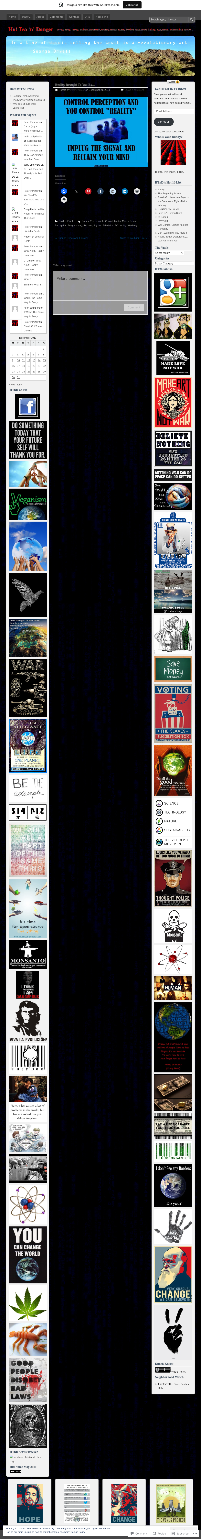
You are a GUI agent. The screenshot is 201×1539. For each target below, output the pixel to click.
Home (12, 16)
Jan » (20, 384)
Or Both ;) (163, 217)
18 (23, 366)
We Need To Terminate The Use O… (34, 199)
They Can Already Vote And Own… (33, 173)
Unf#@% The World (168, 209)
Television (108, 225)
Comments (56, 16)
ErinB (27, 284)
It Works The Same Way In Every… (34, 298)
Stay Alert (163, 221)
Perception (61, 225)
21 (39, 366)
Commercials (97, 221)
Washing (132, 225)
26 (28, 371)
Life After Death (32, 231)
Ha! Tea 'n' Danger (30, 29)
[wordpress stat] (15, 1472)
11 (23, 360)
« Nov (12, 384)
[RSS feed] (173, 82)
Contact (74, 16)
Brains (85, 221)
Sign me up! (163, 121)
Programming (75, 225)
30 (13, 377)
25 (23, 371)
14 (39, 360)
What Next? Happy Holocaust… (32, 265)
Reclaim (87, 225)
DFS (87, 16)
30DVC (26, 16)
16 (13, 366)
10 (18, 360)
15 (44, 360)
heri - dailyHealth (33, 136)
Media (117, 221)
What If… (28, 279)
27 (34, 371)
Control (109, 221)
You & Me (102, 16)
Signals (97, 225)
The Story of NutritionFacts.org (29, 100)
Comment (134, 307)
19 (28, 366)
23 (13, 371)
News (133, 221)
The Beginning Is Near (170, 193)
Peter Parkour (77, 90)
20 (34, 366)
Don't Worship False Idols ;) (172, 232)
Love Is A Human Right (170, 213)
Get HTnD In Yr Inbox (170, 88)
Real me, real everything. (26, 96)
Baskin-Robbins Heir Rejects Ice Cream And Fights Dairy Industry (173, 201)
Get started (132, 4)
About (40, 16)
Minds (125, 221)
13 (34, 360)
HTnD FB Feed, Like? (170, 171)
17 (18, 366)
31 (18, 377)
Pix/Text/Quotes (67, 221)
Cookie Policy (77, 1532)
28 (39, 371)
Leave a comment (134, 90)
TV (116, 225)
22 (44, 366)
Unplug (122, 225)
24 (18, 371)
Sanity (161, 189)
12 (28, 360)
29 (44, 371)
